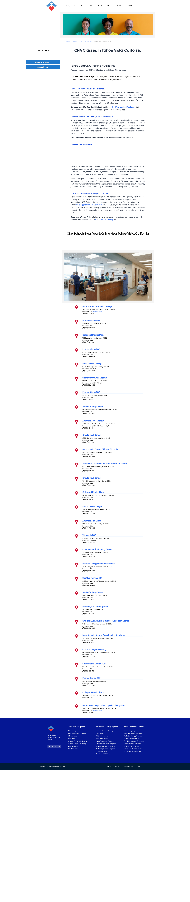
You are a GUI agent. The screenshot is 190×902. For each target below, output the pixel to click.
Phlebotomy (97, 312)
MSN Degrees (132, 6)
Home (68, 41)
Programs (75, 41)
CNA (81, 41)
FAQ (138, 766)
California (88, 41)
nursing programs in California (89, 205)
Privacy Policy (128, 766)
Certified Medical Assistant (123, 107)
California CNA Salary (104, 220)
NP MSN (118, 6)
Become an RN (86, 6)
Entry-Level (70, 6)
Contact (117, 766)
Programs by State (42, 62)
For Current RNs (103, 6)
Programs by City (42, 67)
